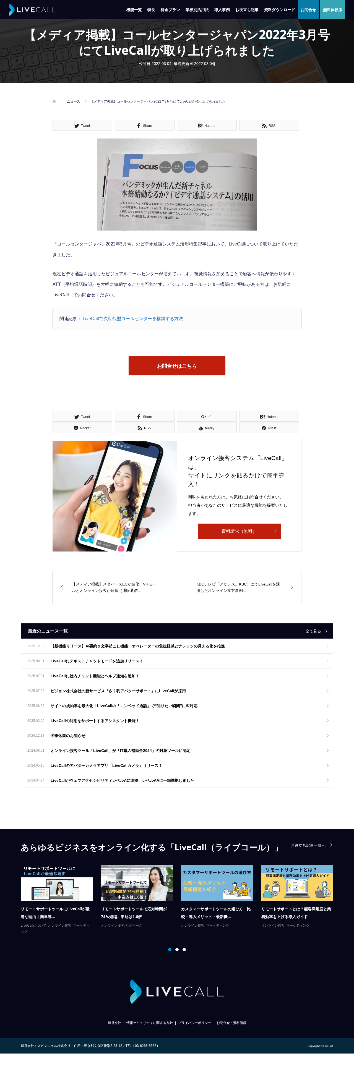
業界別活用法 (197, 9)
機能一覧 (134, 9)
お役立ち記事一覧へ (308, 845)
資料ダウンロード (279, 9)
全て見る (313, 631)
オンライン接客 (35, 925)
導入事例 (222, 9)
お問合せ (308, 9)
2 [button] (177, 949)
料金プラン (170, 9)
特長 (151, 9)
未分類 (158, 925)
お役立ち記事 (247, 9)
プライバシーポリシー (194, 1023)
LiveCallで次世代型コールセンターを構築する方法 (133, 318)
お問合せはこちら (177, 366)
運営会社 (114, 1023)
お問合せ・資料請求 (231, 1023)
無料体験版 (332, 9)
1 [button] (169, 949)
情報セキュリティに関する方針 (149, 1023)
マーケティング (60, 925)
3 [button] (184, 949)
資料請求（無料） (239, 531)
